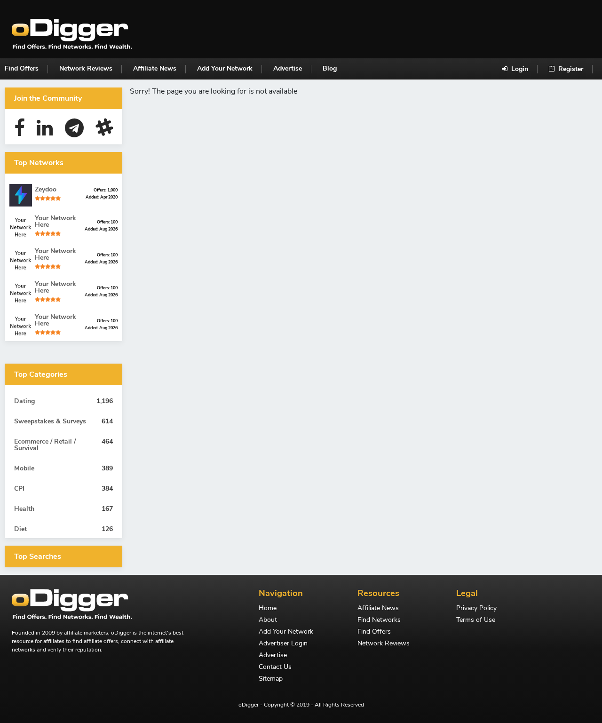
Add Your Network (225, 68)
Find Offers (22, 68)
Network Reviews (85, 68)
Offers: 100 (107, 222)
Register (569, 68)
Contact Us (275, 667)
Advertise (287, 68)
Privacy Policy (476, 608)
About (268, 620)
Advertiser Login (283, 644)
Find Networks (379, 620)
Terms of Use (475, 620)
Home (268, 608)
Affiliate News (154, 68)
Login (518, 68)
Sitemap (271, 679)
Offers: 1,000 (106, 190)
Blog (330, 68)
